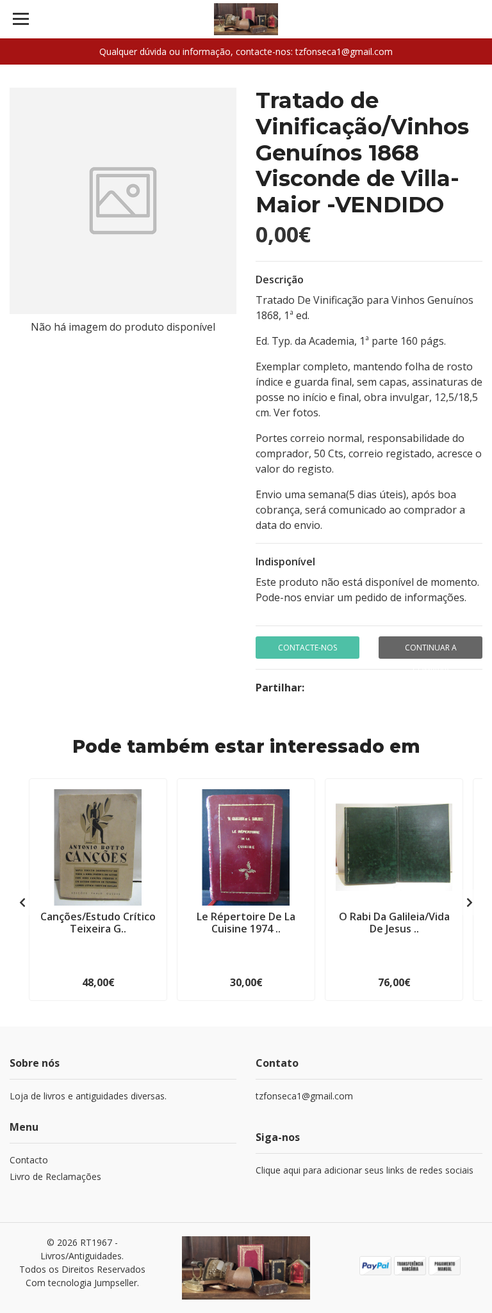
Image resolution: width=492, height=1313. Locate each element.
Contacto (29, 1160)
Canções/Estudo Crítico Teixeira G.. (98, 922)
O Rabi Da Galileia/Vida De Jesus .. (394, 922)
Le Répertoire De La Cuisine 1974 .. (246, 922)
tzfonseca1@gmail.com (304, 1096)
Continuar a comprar (431, 650)
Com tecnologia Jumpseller (81, 1283)
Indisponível (285, 561)
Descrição (280, 279)
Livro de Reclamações (55, 1176)
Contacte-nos (307, 647)
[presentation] (22, 902)
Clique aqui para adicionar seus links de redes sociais (364, 1170)
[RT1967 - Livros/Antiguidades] (246, 19)
